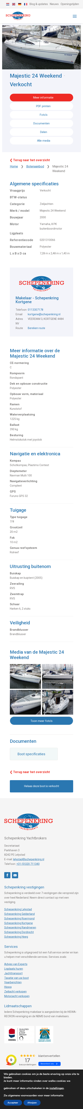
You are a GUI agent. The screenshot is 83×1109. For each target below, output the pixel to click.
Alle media (43, 140)
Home (14, 166)
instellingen (56, 1088)
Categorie (17, 204)
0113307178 (35, 309)
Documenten (41, 123)
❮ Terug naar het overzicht (30, 160)
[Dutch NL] (8, 4)
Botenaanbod (35, 166)
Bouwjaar (16, 217)
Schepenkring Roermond (19, 918)
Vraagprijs (17, 190)
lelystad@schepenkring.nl (28, 859)
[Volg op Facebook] (7, 875)
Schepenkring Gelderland (19, 913)
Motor (14, 224)
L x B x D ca (18, 253)
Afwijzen (32, 1102)
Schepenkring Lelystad (18, 909)
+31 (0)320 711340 (28, 863)
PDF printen (43, 106)
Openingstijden (70, 4)
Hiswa (8, 986)
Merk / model (19, 211)
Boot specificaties (31, 754)
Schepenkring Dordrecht (19, 932)
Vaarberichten (13, 982)
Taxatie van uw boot (16, 977)
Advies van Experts (15, 964)
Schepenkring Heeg (16, 936)
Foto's (43, 115)
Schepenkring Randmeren (20, 927)
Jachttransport (13, 973)
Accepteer (13, 1102)
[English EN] (14, 4)
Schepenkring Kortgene (18, 923)
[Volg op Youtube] (15, 875)
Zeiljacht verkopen (15, 991)
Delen (43, 132)
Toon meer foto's (41, 721)
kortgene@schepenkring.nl (44, 314)
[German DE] (20, 4)
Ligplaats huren (13, 968)
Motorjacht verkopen (17, 996)
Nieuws (54, 4)
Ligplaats (16, 233)
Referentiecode (21, 240)
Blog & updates (39, 4)
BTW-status (18, 197)
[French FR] (26, 4)
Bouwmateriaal (21, 247)
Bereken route (36, 328)
